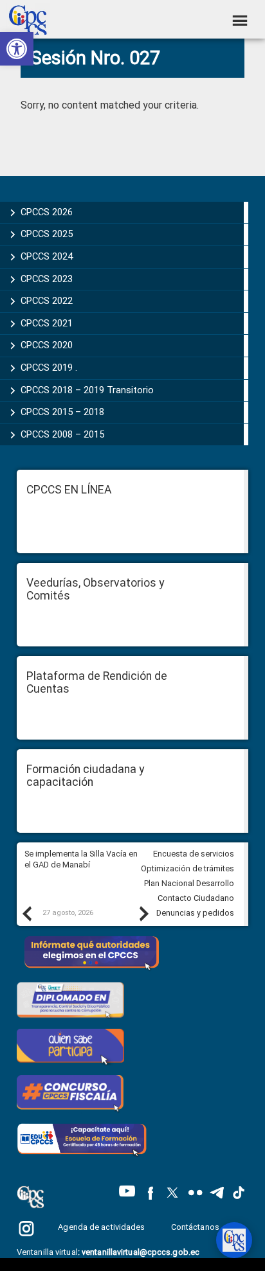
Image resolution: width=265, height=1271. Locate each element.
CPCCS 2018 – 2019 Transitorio (87, 390)
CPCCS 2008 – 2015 (62, 434)
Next (143, 913)
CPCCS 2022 (47, 301)
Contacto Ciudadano (196, 898)
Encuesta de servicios (193, 853)
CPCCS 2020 (47, 345)
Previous (26, 913)
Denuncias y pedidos (195, 913)
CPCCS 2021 (47, 323)
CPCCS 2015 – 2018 (62, 412)
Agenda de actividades (101, 1227)
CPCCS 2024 (47, 256)
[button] (16, 49)
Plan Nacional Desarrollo (189, 883)
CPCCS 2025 (47, 234)
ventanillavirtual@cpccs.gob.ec (140, 1252)
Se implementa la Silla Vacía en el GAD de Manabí (81, 859)
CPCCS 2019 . (49, 367)
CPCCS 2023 (47, 279)
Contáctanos (196, 1227)
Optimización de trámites (187, 868)
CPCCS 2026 (47, 212)
